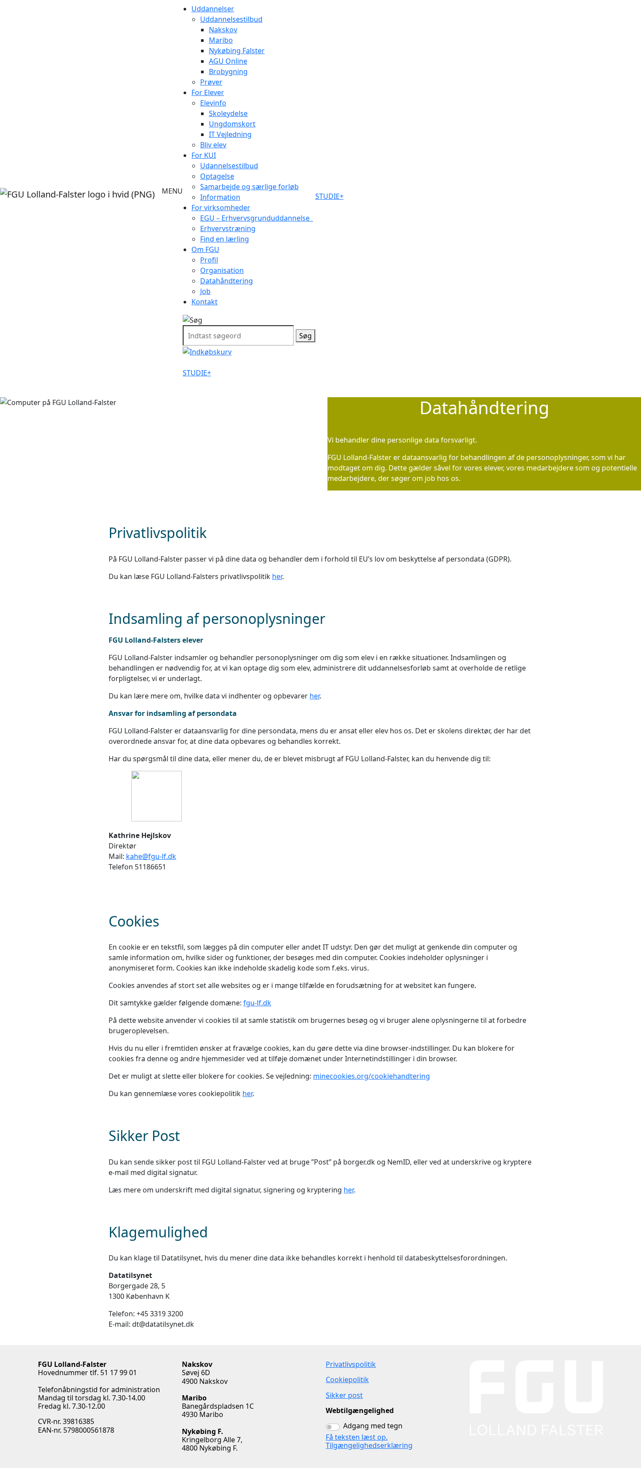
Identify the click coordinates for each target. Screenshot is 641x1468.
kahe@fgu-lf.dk (151, 856)
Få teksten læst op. (357, 1437)
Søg (305, 336)
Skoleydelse (228, 113)
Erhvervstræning (228, 228)
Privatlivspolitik (351, 1364)
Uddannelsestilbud (231, 19)
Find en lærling (224, 239)
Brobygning (228, 71)
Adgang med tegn (372, 1426)
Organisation (222, 270)
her (277, 576)
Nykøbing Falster (237, 50)
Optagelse (217, 176)
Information (220, 197)
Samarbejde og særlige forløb (249, 186)
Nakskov (223, 29)
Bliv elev (213, 145)
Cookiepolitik (347, 1379)
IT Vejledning (230, 134)
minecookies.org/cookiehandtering (371, 1076)
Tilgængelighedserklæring (369, 1445)
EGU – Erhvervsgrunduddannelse (256, 218)
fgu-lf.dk (257, 1003)
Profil (209, 260)
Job (205, 291)
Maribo (221, 40)
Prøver (211, 82)
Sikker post (344, 1395)
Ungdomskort (232, 124)
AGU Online (228, 61)
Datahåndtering (226, 281)
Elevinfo (213, 103)
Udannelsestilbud (229, 165)
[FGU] (77, 194)
